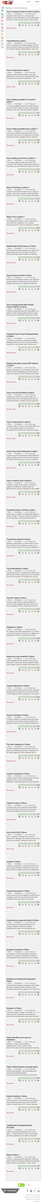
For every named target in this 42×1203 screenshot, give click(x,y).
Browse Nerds (2, 17)
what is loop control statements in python (22, 451)
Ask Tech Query (2, 43)
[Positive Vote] (22, 25)
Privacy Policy (30, 1195)
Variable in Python (14, 862)
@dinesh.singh (11, 262)
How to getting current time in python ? (21, 158)
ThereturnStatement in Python (18, 686)
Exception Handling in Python (18, 950)
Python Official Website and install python (22, 1067)
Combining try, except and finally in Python (23, 920)
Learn (2, 34)
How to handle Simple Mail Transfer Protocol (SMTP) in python (20, 306)
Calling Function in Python (17, 803)
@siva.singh (10, 57)
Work (2, 20)
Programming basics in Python (18, 891)
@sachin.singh (11, 28)
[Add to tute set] (19, 25)
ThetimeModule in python (16, 41)
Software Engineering (21, 8)
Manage (2, 27)
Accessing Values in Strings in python (21, 510)
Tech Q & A (2, 40)
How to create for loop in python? (19, 481)
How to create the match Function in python (23, 12)
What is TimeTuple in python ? (18, 187)
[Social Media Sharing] (35, 25)
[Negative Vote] (25, 25)
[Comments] (32, 25)
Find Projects (2, 24)
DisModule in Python (15, 627)
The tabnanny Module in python (19, 539)
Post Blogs (2, 46)
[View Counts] (38, 25)
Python (10, 14)
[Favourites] (29, 25)
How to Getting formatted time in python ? (22, 129)
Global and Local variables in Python (21, 656)
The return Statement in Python (18, 744)
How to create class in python (18, 70)
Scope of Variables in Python (18, 715)
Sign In (28, 1)
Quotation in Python (14, 1008)
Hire (2, 10)
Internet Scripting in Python (17, 1096)
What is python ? (13, 1155)
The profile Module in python (17, 568)
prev (22, 1185)
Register (37, 1)
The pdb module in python (16, 598)
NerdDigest (18, 14)
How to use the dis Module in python (20, 393)
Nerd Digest (8, 8)
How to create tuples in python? (19, 422)
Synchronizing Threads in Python (19, 275)
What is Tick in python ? (16, 217)
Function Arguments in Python (18, 774)
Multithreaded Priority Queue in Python (21, 246)
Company (2, 30)
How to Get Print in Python (17, 832)
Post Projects (2, 14)
